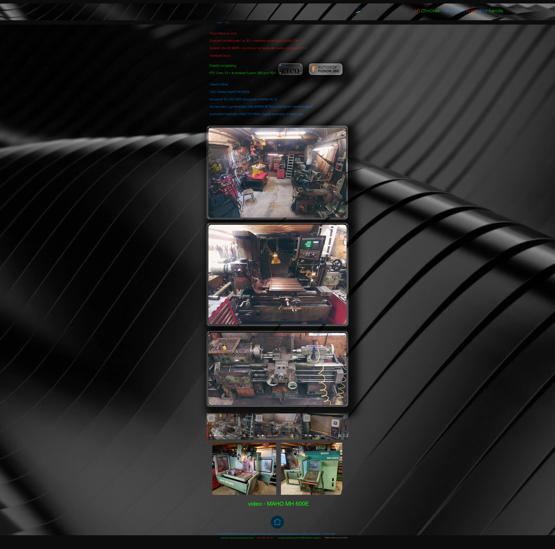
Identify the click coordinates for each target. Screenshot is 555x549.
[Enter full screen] (249, 435)
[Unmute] (215, 435)
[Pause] (210, 435)
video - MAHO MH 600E (278, 503)
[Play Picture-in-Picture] (244, 435)
